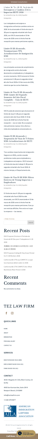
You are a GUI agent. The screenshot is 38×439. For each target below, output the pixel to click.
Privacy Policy (10, 431)
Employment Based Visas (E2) (13, 364)
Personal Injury (9, 341)
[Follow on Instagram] (12, 313)
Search (31, 222)
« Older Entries (9, 219)
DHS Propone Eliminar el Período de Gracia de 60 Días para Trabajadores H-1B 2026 (18, 239)
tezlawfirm (9, 15)
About (6, 333)
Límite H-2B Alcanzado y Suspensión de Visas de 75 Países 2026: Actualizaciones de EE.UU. (19, 138)
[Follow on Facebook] (6, 313)
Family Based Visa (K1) (11, 368)
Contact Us (8, 345)
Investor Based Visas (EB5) (13, 360)
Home (5, 329)
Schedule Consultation (19, 2)
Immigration (8, 337)
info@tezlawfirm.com (12, 395)
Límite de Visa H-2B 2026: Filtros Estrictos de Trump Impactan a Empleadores (19, 179)
